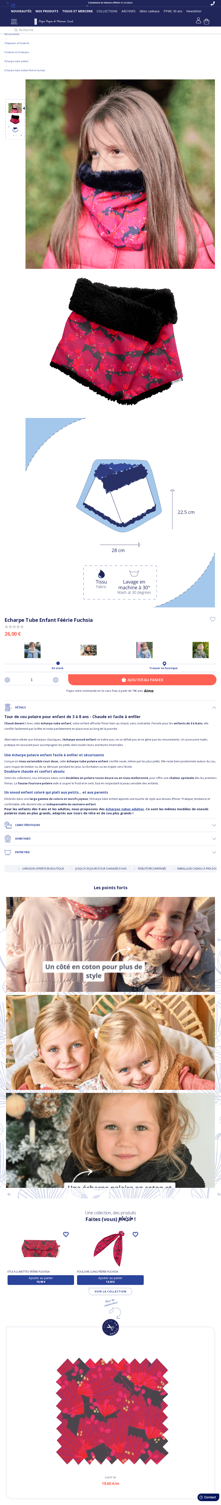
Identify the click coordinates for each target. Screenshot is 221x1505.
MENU (14, 23)
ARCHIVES (129, 11)
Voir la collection (110, 1291)
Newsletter (194, 11)
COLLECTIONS (107, 11)
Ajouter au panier (145, 679)
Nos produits (12, 34)
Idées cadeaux (149, 11)
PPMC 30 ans (173, 11)
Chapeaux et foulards (17, 43)
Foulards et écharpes (17, 52)
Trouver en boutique (163, 668)
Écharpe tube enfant (16, 61)
